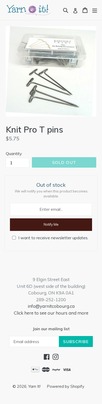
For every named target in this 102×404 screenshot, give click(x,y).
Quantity (14, 153)
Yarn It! (35, 386)
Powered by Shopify (65, 386)
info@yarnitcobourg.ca (51, 306)
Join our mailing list (51, 329)
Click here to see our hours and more (51, 313)
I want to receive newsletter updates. (53, 237)
